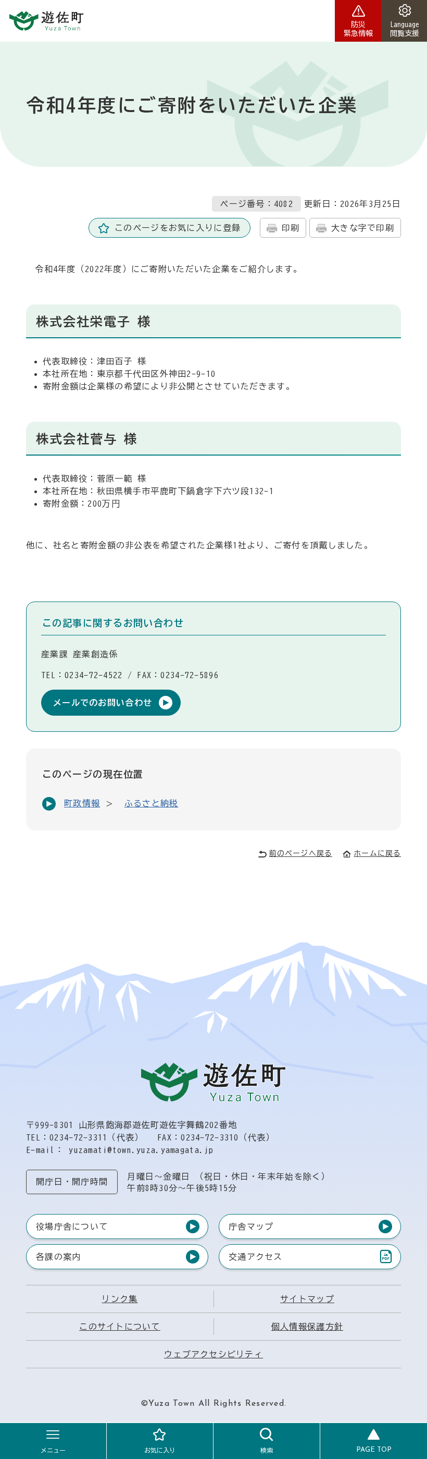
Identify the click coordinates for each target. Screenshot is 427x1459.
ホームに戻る (377, 853)
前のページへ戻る (300, 853)
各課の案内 (58, 1257)
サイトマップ (307, 1299)
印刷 (291, 228)
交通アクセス (255, 1259)
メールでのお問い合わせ (102, 702)
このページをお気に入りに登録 (178, 228)
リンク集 (119, 1299)
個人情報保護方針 (307, 1326)
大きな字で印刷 (362, 228)
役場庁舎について (72, 1226)
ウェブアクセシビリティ (213, 1354)
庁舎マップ (251, 1226)
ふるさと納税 (151, 803)
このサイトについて (119, 1326)
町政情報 (82, 803)
